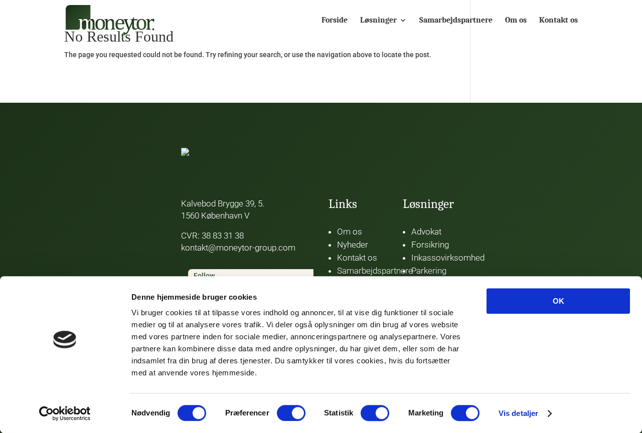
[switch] (291, 413)
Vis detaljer (518, 413)
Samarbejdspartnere (456, 21)
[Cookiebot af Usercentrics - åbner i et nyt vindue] (65, 413)
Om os (516, 21)
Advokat (426, 232)
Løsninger (378, 21)
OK (558, 301)
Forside (335, 21)
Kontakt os (558, 21)
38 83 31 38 (223, 236)
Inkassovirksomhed (448, 258)
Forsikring (430, 245)
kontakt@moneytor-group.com (238, 248)
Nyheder (352, 245)
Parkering (428, 271)
